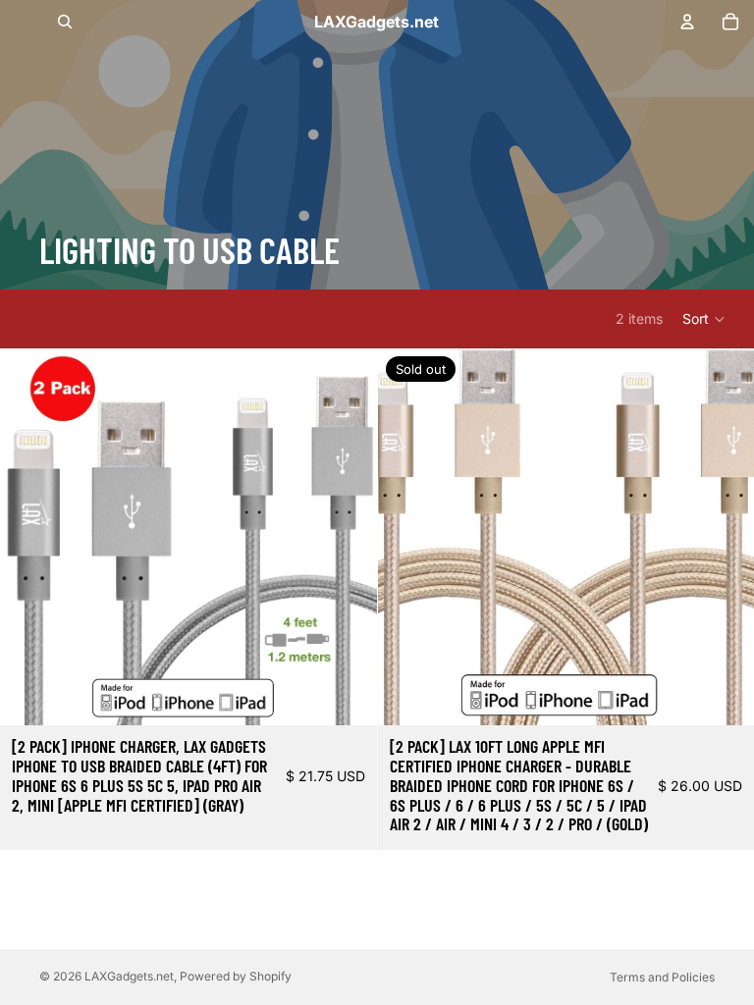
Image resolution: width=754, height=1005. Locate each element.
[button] (704, 319)
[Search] (64, 21)
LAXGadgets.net (129, 976)
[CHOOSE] (346, 695)
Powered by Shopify (236, 976)
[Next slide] (347, 536)
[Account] (687, 21)
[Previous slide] (29, 536)
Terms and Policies (662, 977)
